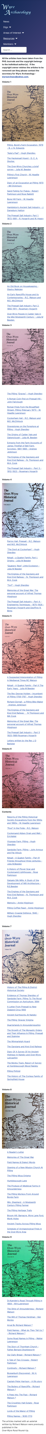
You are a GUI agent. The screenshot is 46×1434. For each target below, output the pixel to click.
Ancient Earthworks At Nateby (22, 1015)
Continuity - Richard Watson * (21, 1368)
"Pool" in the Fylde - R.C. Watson (23, 828)
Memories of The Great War (20, 1157)
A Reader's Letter (15, 1152)
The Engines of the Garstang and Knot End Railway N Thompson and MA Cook (25, 713)
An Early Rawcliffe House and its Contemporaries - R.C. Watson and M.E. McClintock (24, 297)
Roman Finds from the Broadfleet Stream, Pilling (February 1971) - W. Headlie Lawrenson (24, 410)
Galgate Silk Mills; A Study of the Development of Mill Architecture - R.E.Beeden (24, 883)
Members (8, 44)
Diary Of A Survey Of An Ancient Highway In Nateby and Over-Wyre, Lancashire (24, 1054)
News (6, 21)
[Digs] (9, 27)
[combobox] (14, 50)
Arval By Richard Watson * (20, 1325)
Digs (5, 27)
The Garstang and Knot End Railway (24, 1046)
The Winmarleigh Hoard (18, 1041)
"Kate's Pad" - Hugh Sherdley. (21, 153)
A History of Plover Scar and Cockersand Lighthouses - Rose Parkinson (22, 872)
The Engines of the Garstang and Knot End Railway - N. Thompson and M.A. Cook (25, 460)
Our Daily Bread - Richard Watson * (24, 1354)
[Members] (14, 44)
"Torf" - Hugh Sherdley (18, 585)
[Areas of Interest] (22, 32)
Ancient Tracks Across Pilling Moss (24, 1223)
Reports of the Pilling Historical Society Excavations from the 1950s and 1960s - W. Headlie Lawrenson (24, 820)
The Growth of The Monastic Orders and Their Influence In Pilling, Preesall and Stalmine (25, 1033)
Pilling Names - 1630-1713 (19, 1416)
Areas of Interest (12, 32)
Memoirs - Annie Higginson (20, 902)
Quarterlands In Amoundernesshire (24, 1025)
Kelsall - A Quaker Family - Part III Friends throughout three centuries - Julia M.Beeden (24, 860)
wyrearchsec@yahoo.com (15, 76)
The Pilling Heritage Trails (19, 1210)
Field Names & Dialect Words (21, 1162)
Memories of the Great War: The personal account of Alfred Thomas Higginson (24, 593)
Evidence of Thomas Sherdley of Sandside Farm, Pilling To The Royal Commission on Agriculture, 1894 (24, 998)
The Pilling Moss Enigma (19, 1175)
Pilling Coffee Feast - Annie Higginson (25, 908)
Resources (8, 38)
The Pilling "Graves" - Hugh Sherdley (24, 393)
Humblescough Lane (17, 1180)
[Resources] (16, 38)
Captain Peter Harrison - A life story (24, 1381)
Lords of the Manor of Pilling (21, 1411)
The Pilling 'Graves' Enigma (20, 1020)
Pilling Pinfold (13, 1071)
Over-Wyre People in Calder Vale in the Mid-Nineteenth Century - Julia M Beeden (25, 317)
